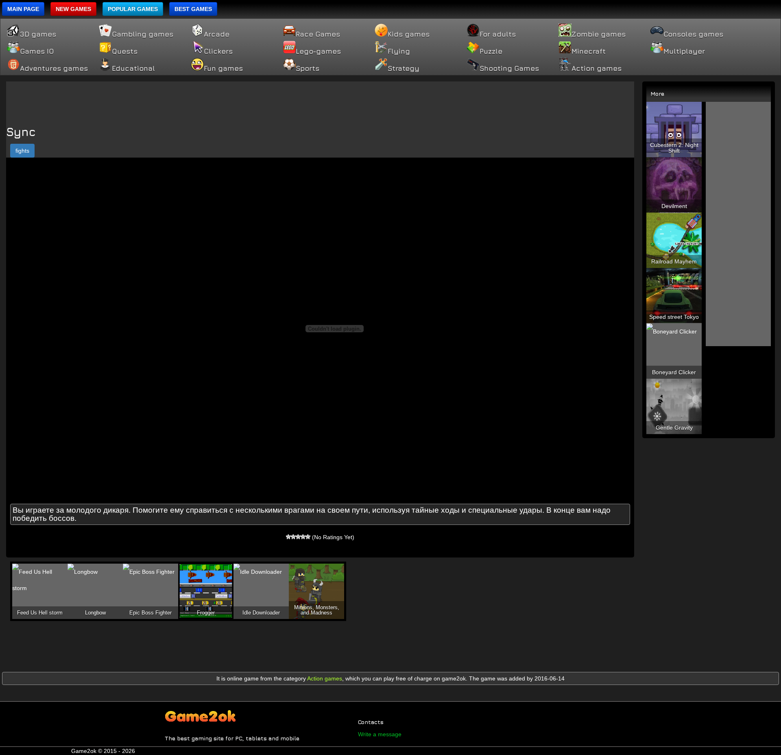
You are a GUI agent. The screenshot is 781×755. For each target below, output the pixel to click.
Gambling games (142, 34)
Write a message (379, 734)
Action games (597, 68)
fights (22, 150)
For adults (498, 34)
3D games (38, 34)
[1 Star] (288, 536)
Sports (307, 68)
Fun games (223, 68)
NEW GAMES (73, 9)
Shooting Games (509, 68)
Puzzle (491, 51)
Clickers (218, 51)
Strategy (403, 68)
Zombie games (599, 34)
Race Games (318, 34)
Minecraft (589, 51)
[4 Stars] (303, 536)
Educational (133, 68)
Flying (399, 51)
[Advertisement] (320, 99)
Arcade (216, 34)
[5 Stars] (307, 536)
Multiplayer (684, 51)
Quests (124, 51)
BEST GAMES (193, 9)
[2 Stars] (293, 536)
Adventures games (54, 68)
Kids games (409, 34)
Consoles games (693, 34)
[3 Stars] (298, 536)
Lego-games (318, 51)
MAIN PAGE (23, 9)
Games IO (37, 51)
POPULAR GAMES (133, 9)
